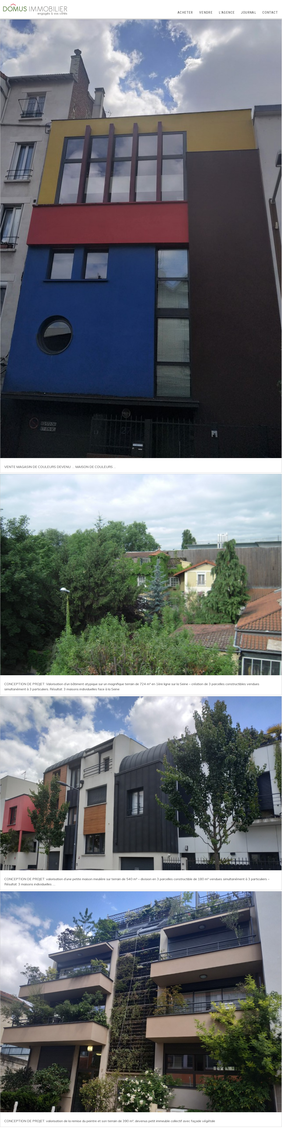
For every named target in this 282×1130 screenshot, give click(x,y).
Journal (248, 12)
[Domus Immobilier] (35, 9)
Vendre (206, 12)
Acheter (185, 12)
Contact (270, 12)
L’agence (227, 12)
